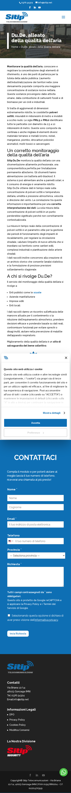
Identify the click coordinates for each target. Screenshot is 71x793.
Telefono (13, 535)
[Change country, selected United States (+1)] (10, 541)
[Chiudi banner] (66, 358)
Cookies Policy (17, 725)
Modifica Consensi (19, 730)
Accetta (35, 422)
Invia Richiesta (18, 633)
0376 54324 (27, 2)
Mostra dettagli (52, 412)
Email (12, 518)
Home (14, 47)
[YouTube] (39, 8)
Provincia (14, 549)
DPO (11, 714)
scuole (37, 292)
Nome (12, 489)
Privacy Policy (31, 604)
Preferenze (33, 432)
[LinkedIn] (35, 8)
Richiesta (14, 564)
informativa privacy (46, 620)
